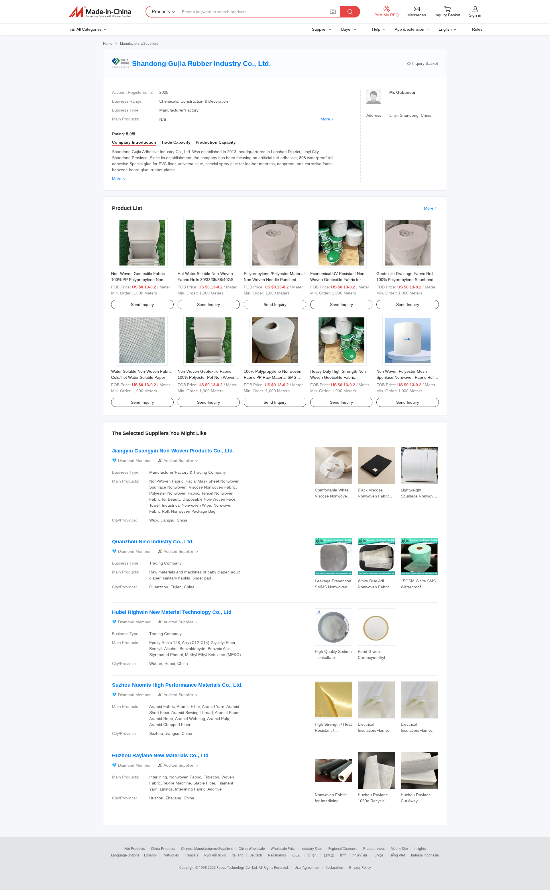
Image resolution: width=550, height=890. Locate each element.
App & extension (409, 29)
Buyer (346, 29)
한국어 (312, 855)
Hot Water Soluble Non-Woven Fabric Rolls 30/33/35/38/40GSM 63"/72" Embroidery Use (207, 279)
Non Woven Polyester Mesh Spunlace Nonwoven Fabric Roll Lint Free (405, 377)
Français (191, 855)
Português (171, 855)
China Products (163, 848)
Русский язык (215, 855)
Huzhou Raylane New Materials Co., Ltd (160, 755)
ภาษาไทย (359, 855)
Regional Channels (342, 848)
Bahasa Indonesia (425, 855)
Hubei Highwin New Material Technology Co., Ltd (171, 612)
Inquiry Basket (422, 63)
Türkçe (378, 855)
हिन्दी (343, 855)
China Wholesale (252, 848)
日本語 (329, 855)
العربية (296, 855)
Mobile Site (399, 848)
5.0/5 (130, 134)
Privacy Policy (360, 867)
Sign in (475, 15)
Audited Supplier (181, 460)
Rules (477, 29)
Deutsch (256, 855)
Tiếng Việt (397, 855)
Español (150, 855)
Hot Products (134, 848)
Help (376, 29)
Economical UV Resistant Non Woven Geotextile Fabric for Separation (337, 279)
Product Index (374, 848)
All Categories (89, 29)
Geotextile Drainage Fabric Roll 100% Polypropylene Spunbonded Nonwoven (407, 279)
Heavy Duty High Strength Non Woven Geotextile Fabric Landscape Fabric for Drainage (338, 377)
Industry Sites (311, 848)
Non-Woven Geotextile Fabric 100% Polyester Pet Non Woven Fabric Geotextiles (206, 377)
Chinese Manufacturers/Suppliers (207, 848)
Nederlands (277, 855)
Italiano (237, 855)
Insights (420, 848)
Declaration (334, 867)
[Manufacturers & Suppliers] (100, 12)
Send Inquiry (142, 304)
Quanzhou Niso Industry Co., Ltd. (153, 541)
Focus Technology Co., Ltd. (238, 867)
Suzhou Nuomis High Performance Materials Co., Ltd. (177, 685)
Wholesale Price (283, 848)
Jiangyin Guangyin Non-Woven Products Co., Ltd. (173, 451)
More (325, 119)
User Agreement (307, 867)
